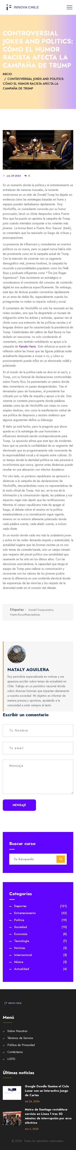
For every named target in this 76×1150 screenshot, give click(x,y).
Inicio (7, 74)
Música (40, 962)
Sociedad (40, 927)
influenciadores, (31, 614)
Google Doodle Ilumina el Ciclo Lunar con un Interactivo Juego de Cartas (47, 1090)
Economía (40, 934)
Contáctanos (15, 1052)
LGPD (11, 1059)
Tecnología (40, 941)
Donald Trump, (37, 610)
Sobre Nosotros (17, 1031)
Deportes (40, 906)
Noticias (40, 948)
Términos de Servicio (20, 1038)
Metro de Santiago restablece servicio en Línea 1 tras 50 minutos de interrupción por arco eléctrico (48, 1116)
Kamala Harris (27, 346)
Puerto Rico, (16, 614)
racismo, (49, 610)
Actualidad (40, 969)
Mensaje (19, 805)
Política (40, 920)
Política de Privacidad (21, 1045)
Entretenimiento (40, 913)
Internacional (40, 955)
